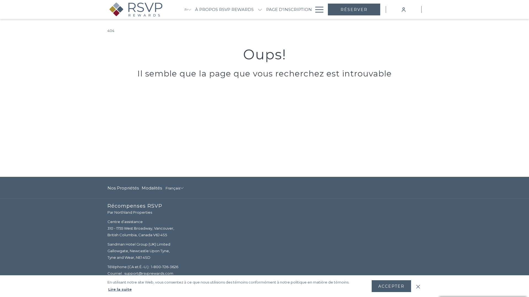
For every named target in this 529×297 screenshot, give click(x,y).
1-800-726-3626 (164, 267)
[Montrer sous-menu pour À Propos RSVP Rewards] (260, 9)
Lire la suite (120, 289)
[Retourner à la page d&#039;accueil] (141, 9)
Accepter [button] (391, 286)
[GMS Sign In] (403, 9)
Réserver (354, 9)
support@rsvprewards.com (148, 273)
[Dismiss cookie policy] (418, 286)
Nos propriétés (123, 188)
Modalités (152, 188)
